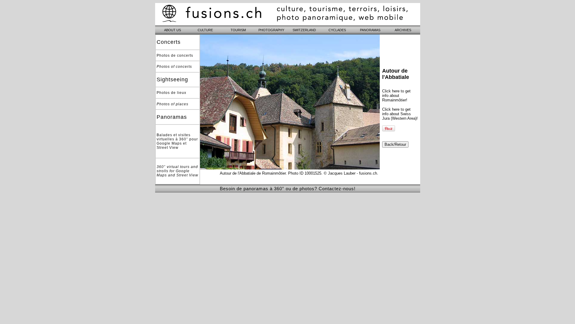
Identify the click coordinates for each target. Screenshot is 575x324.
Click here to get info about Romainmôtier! (396, 95)
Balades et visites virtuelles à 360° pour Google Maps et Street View (177, 141)
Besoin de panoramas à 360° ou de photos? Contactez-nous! (287, 188)
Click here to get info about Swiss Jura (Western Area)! (400, 114)
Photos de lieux (171, 93)
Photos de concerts (175, 55)
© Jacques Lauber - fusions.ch (350, 173)
